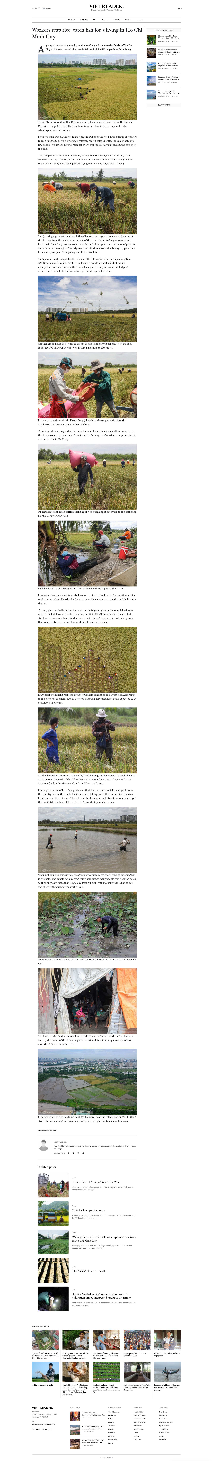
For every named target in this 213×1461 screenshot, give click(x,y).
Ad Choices (138, 1426)
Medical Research (140, 1415)
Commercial (163, 1415)
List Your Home (164, 1433)
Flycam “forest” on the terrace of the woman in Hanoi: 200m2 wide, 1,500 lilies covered (45, 1355)
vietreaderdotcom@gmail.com (43, 1424)
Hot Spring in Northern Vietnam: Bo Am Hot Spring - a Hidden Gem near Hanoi (169, 38)
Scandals (111, 1433)
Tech (140, 20)
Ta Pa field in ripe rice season (88, 1210)
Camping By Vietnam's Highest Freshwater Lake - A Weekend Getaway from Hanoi (169, 67)
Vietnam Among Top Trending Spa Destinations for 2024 (168, 93)
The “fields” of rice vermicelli (89, 1271)
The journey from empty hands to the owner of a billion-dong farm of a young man (106, 1355)
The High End (164, 1429)
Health (128, 20)
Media (136, 1433)
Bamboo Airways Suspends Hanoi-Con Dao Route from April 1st (169, 79)
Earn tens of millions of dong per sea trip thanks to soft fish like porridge (167, 1387)
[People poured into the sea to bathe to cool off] (137, 1340)
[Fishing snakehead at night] (45, 1372)
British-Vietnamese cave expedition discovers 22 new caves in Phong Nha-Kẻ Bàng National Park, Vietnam (169, 53)
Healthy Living (138, 1412)
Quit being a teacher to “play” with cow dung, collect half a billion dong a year (137, 1387)
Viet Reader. (106, 6)
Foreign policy (113, 1440)
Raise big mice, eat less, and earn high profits (167, 1354)
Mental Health (138, 1429)
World (71, 20)
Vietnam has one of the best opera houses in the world (92, 1441)
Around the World (140, 1422)
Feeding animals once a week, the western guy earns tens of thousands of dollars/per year (75, 1355)
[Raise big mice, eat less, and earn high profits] (167, 1340)
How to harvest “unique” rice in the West (96, 1182)
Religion (111, 1419)
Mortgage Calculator (166, 1422)
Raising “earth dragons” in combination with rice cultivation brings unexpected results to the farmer (101, 1295)
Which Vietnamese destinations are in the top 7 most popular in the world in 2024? (93, 1416)
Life (95, 20)
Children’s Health (140, 1419)
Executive (111, 1436)
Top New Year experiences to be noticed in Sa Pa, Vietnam (93, 1427)
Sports (117, 20)
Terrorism (111, 1426)
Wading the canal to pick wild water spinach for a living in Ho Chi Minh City (104, 1238)
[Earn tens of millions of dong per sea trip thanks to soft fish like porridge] (167, 1372)
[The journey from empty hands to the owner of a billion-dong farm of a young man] (106, 1340)
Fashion (111, 1422)
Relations (137, 1436)
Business (84, 20)
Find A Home (163, 1419)
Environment (112, 1415)
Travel (105, 20)
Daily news (137, 1440)
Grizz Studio (163, 1440)
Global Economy (113, 1412)
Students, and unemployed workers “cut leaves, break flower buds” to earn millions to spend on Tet (106, 1389)
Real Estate (163, 1412)
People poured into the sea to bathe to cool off (135, 1354)
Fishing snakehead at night (42, 1385)
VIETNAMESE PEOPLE (47, 1131)
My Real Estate (164, 1426)
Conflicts (111, 1429)
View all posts (59, 1153)
